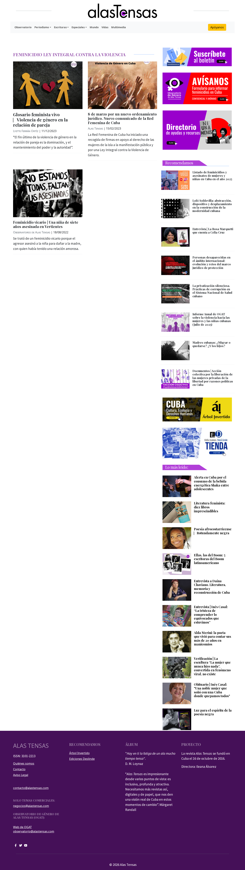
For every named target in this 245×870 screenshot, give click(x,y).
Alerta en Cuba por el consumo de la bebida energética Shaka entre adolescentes (211, 483)
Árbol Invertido (79, 753)
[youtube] (25, 845)
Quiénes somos (23, 763)
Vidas (105, 27)
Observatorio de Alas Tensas (31, 232)
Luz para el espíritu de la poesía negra (213, 712)
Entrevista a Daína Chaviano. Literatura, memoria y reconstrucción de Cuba (212, 587)
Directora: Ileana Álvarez (198, 766)
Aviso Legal (20, 775)
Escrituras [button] (60, 27)
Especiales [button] (78, 27)
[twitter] (20, 845)
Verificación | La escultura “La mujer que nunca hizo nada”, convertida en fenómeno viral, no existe (212, 666)
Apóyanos (217, 27)
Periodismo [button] (41, 27)
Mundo (94, 27)
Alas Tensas (95, 128)
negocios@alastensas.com (31, 806)
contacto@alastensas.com (31, 788)
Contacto (19, 769)
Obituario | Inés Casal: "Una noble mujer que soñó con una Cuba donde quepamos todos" (212, 690)
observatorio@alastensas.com (33, 831)
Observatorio (23, 27)
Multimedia (118, 27)
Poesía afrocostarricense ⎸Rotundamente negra (213, 531)
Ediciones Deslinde (82, 759)
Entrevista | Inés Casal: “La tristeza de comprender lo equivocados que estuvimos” (211, 614)
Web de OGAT (22, 827)
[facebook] (15, 845)
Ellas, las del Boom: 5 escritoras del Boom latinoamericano (209, 559)
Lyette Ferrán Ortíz (25, 131)
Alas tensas (31, 745)
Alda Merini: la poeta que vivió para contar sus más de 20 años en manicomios (212, 638)
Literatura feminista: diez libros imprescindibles (209, 507)
